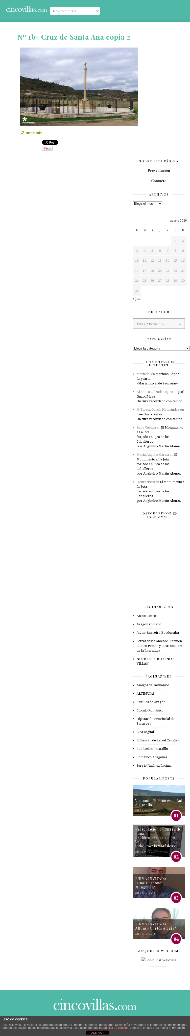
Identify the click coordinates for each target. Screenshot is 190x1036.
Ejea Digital (145, 732)
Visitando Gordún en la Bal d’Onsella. (158, 802)
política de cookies (115, 1028)
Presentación (159, 170)
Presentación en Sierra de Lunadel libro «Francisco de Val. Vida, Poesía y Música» (158, 837)
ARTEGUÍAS (146, 693)
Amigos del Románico (153, 685)
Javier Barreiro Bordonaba (158, 632)
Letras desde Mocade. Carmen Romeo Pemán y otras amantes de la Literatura (159, 645)
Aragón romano (149, 624)
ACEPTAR (97, 1032)
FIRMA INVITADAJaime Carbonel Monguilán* (150, 882)
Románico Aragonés (152, 757)
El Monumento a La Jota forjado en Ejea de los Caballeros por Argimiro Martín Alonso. (160, 437)
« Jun (137, 299)
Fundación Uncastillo (152, 749)
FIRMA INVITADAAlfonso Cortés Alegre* (156, 926)
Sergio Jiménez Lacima (154, 765)
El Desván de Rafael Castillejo (158, 740)
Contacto (158, 180)
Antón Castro (146, 616)
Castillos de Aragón (151, 702)
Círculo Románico (150, 710)
